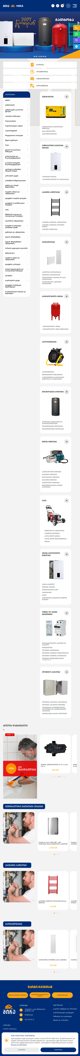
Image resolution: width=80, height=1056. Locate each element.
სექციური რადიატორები (51, 275)
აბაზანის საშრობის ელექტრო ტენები (53, 225)
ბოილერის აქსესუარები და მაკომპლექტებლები (52, 422)
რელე (44, 595)
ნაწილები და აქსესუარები (54, 530)
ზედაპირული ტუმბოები (50, 477)
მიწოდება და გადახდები (62, 1016)
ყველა (7, 100)
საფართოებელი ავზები (51, 326)
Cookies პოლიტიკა (10, 1029)
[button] (34, 56)
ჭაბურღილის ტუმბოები (50, 482)
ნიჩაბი (47, 541)
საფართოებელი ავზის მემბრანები (55, 329)
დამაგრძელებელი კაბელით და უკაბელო (54, 644)
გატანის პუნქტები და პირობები (65, 1009)
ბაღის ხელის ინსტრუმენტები (55, 539)
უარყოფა (21, 1050)
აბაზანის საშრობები (49, 229)
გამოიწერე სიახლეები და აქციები (40, 995)
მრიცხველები (47, 647)
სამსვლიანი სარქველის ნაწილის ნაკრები (54, 598)
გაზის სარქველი (48, 584)
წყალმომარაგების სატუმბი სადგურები (52, 486)
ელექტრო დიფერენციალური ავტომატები (53, 659)
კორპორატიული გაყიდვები (63, 1012)
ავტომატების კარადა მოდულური (54, 713)
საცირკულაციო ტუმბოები (51, 472)
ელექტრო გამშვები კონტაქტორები (55, 653)
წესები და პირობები (60, 1020)
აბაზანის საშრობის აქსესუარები (54, 222)
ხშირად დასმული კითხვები (18, 995)
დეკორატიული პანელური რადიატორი (51, 282)
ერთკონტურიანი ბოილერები (53, 429)
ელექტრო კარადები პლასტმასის (54, 702)
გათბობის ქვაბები (49, 176)
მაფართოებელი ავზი (50, 590)
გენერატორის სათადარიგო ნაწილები (52, 127)
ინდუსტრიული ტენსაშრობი (52, 374)
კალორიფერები (48, 372)
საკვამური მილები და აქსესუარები (55, 179)
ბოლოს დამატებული (15, 725)
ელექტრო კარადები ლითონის (53, 705)
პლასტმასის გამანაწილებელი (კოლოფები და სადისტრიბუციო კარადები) (54, 709)
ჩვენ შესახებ (58, 1005)
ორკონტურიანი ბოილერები (52, 426)
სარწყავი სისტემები (52, 533)
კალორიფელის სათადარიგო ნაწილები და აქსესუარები (53, 378)
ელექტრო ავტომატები (50, 650)
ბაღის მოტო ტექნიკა (52, 536)
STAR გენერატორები (49, 134)
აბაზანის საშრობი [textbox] (16, 865)
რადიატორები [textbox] (13, 924)
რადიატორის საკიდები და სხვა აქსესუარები (54, 278)
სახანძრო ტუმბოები (49, 474)
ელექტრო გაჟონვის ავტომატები (54, 656)
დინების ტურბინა (48, 587)
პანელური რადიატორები (51, 272)
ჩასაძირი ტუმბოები (49, 480)
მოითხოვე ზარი (62, 995)
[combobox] (24, 806)
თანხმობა (58, 1050)
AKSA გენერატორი (48, 131)
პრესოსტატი (46, 592)
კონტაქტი (7, 1025)
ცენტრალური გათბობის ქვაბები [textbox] (24, 806)
